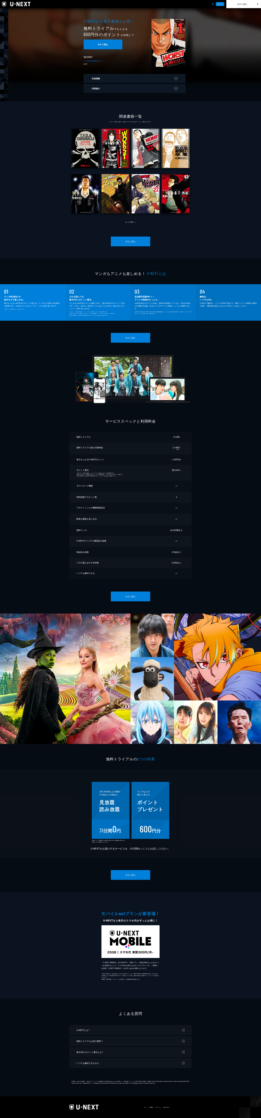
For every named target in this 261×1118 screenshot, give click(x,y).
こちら (99, 315)
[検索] (213, 4)
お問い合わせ (166, 1107)
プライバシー (158, 1107)
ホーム (145, 1107)
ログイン (220, 4)
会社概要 (151, 1107)
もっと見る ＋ (130, 222)
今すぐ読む (242, 4)
